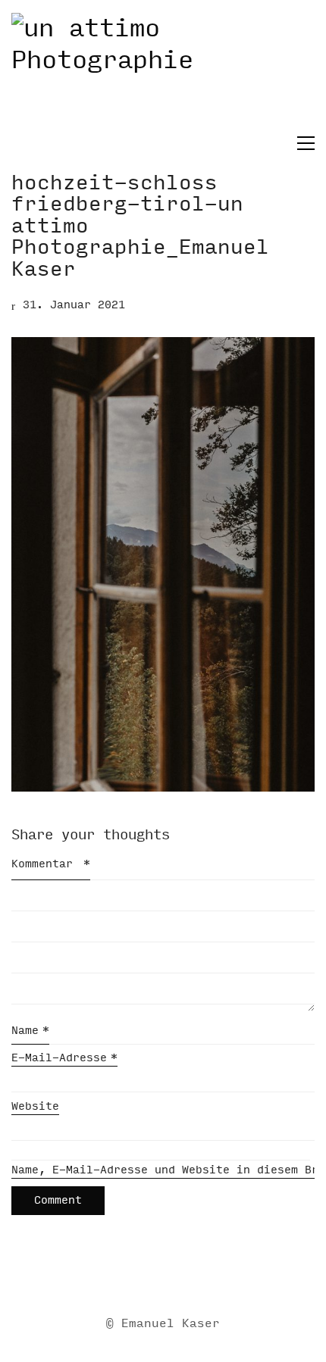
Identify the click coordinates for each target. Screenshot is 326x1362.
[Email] (104, 1275)
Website (35, 1106)
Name (30, 1030)
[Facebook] (142, 1275)
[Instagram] (180, 1275)
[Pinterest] (218, 1275)
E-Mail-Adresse (64, 1057)
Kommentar (50, 863)
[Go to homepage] (163, 73)
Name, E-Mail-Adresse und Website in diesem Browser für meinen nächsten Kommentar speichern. (163, 1170)
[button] (302, 143)
